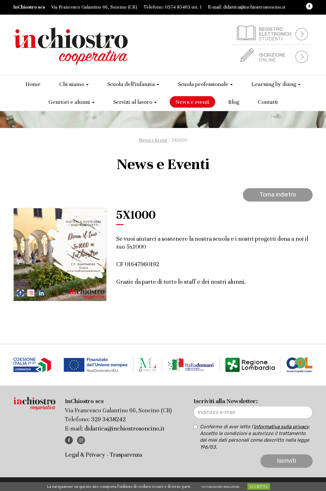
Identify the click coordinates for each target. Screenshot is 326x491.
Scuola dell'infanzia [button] (131, 84)
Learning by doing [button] (274, 84)
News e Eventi (153, 140)
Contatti (268, 101)
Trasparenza (126, 454)
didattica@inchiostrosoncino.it (254, 7)
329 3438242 (108, 419)
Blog (233, 101)
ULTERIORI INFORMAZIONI (220, 487)
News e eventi (192, 101)
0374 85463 (177, 7)
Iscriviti (286, 460)
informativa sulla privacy (281, 427)
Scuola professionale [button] (204, 84)
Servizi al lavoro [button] (133, 101)
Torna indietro (277, 194)
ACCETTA (258, 486)
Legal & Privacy (85, 454)
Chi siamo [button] (72, 84)
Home (32, 84)
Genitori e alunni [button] (69, 101)
